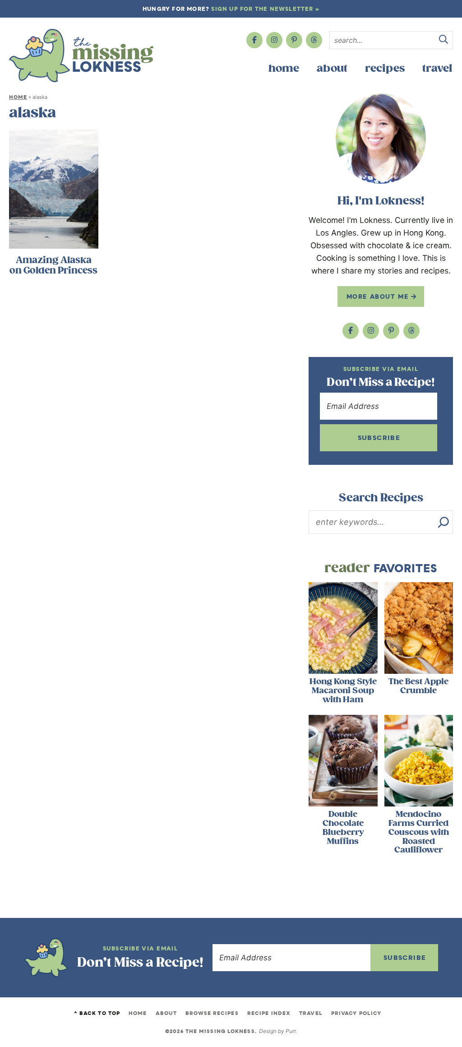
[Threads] (314, 40)
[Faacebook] (254, 40)
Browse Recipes (211, 1013)
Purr (291, 1031)
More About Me (378, 296)
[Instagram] (274, 40)
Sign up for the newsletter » (265, 9)
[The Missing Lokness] (81, 55)
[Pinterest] (294, 40)
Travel (437, 68)
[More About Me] (381, 138)
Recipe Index (269, 1013)
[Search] (443, 522)
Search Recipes (381, 498)
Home (283, 68)
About (332, 68)
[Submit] (443, 41)
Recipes (385, 68)
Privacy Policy (356, 1013)
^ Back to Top (97, 1013)
